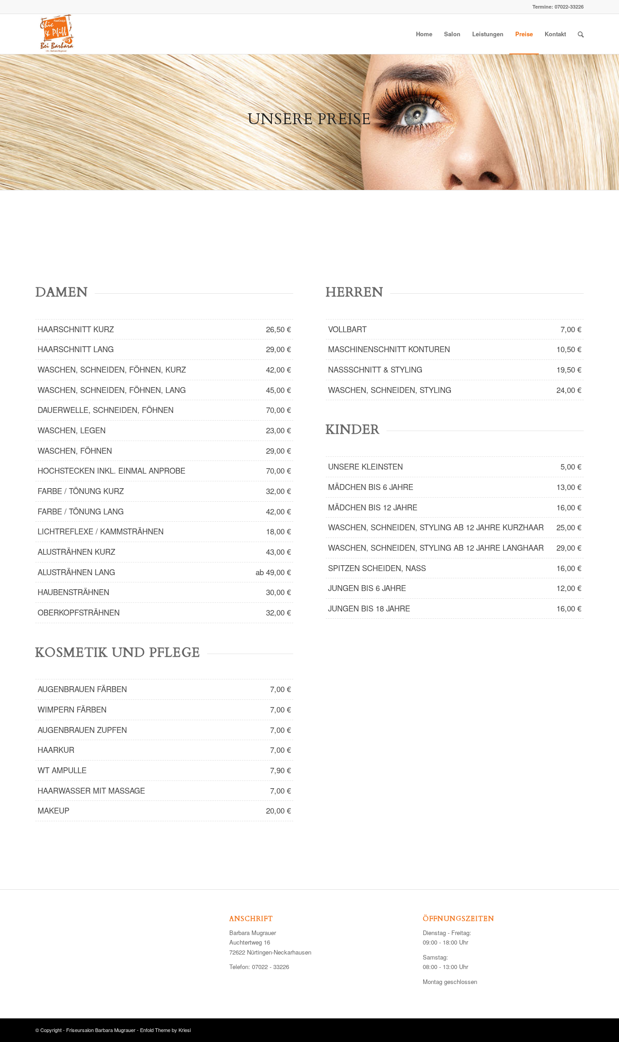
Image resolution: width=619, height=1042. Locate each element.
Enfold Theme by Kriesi (165, 1029)
